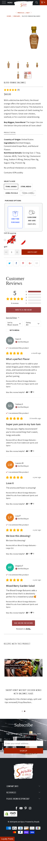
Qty (5, 247)
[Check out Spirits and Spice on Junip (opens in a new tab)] (28, 629)
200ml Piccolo (11, 193)
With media (14, 330)
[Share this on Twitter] (9, 263)
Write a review (23, 310)
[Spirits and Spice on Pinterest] (26, 808)
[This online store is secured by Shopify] (10, 816)
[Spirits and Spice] (23, 2)
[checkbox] (14, 330)
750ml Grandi (11, 186)
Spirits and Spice (19, 822)
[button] (12, 90)
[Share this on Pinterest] (23, 263)
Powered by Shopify (32, 822)
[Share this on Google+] (30, 263)
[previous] (6, 37)
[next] (40, 37)
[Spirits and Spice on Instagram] (30, 808)
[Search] (36, 2)
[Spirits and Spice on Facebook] (17, 808)
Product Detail (10, 132)
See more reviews (23, 623)
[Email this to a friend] (37, 263)
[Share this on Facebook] (16, 263)
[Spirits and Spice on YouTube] (21, 808)
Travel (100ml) (28, 193)
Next (28, 13)
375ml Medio (26, 186)
